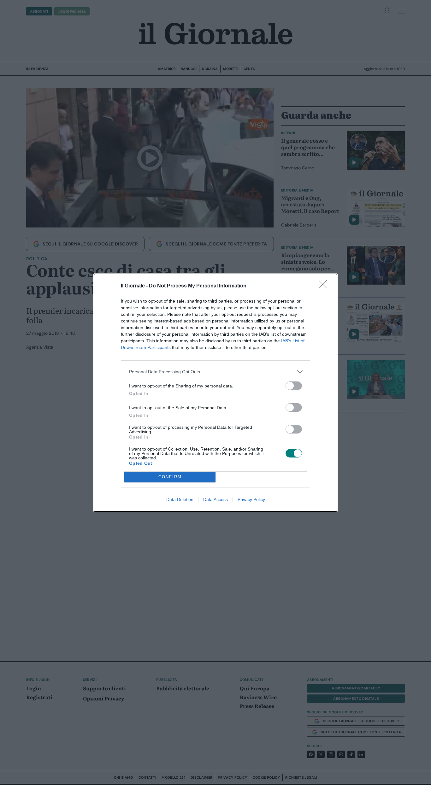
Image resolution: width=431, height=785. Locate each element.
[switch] (294, 385)
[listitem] (215, 372)
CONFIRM (170, 477)
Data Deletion (179, 499)
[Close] (325, 286)
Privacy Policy (251, 499)
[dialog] (215, 392)
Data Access (215, 499)
